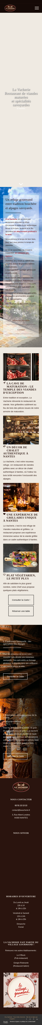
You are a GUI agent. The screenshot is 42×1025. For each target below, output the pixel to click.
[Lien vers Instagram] (30, 1019)
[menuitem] (35, 8)
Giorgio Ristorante (21, 963)
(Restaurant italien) (21, 966)
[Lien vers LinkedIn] (37, 1019)
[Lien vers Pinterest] (33, 1019)
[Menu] (35, 8)
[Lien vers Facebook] (26, 1019)
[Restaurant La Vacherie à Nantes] (17, 8)
